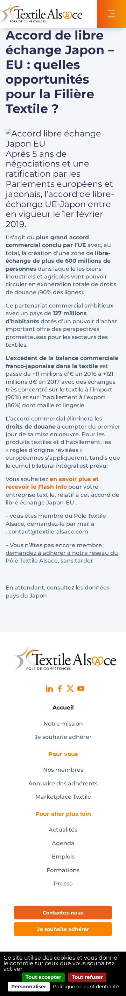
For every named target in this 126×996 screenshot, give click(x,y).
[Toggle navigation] (111, 14)
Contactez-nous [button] (63, 913)
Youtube (81, 688)
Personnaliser (28, 986)
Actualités (63, 829)
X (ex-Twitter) (70, 688)
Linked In (49, 688)
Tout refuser (87, 977)
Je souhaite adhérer (63, 737)
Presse (63, 883)
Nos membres (63, 770)
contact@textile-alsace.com (48, 531)
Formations (63, 870)
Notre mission (63, 723)
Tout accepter (43, 977)
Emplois (63, 856)
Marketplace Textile (63, 796)
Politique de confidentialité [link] (86, 986)
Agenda (63, 843)
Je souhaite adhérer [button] (63, 929)
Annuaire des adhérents (63, 783)
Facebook (60, 688)
